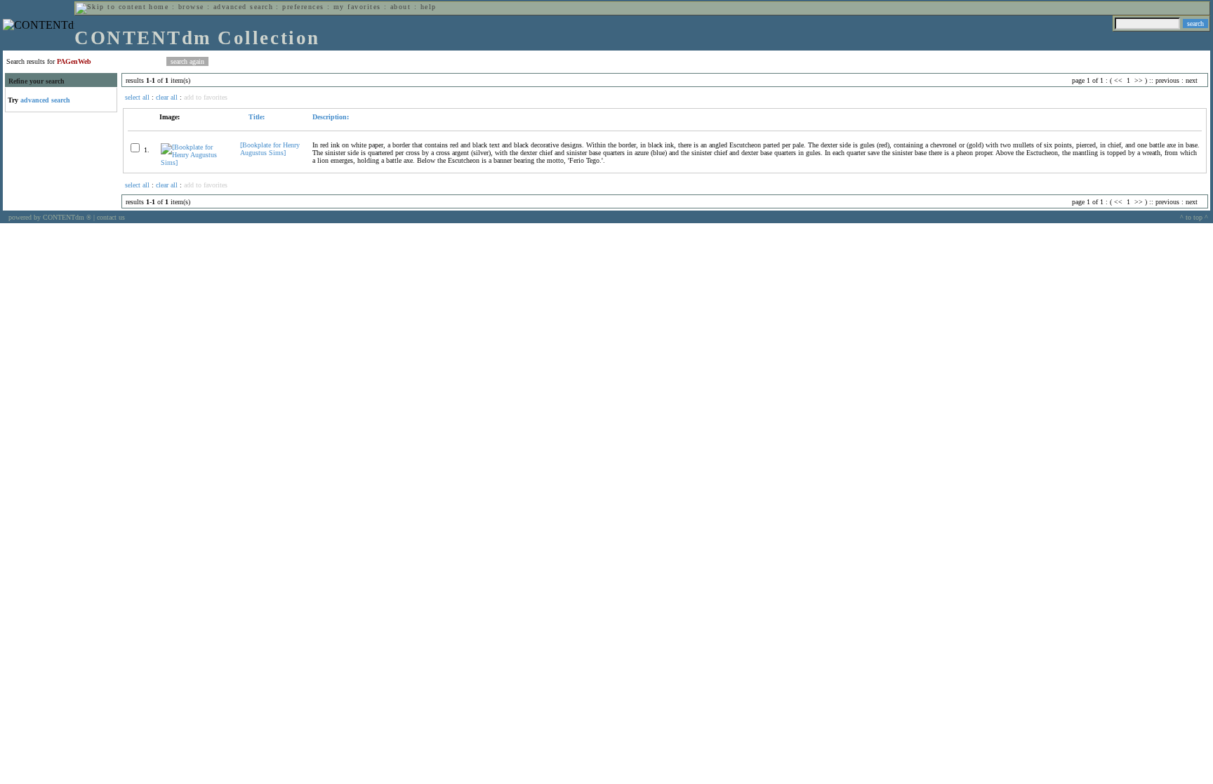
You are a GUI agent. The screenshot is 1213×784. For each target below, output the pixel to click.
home (158, 7)
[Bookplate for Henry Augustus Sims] (270, 149)
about (400, 7)
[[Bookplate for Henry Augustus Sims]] (194, 162)
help (428, 7)
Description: (330, 117)
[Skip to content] (111, 7)
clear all (167, 97)
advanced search (243, 7)
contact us (111, 217)
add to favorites (205, 97)
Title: (255, 117)
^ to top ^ (1194, 217)
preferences (303, 7)
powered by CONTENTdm (49, 217)
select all (137, 97)
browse (191, 7)
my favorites (357, 7)
